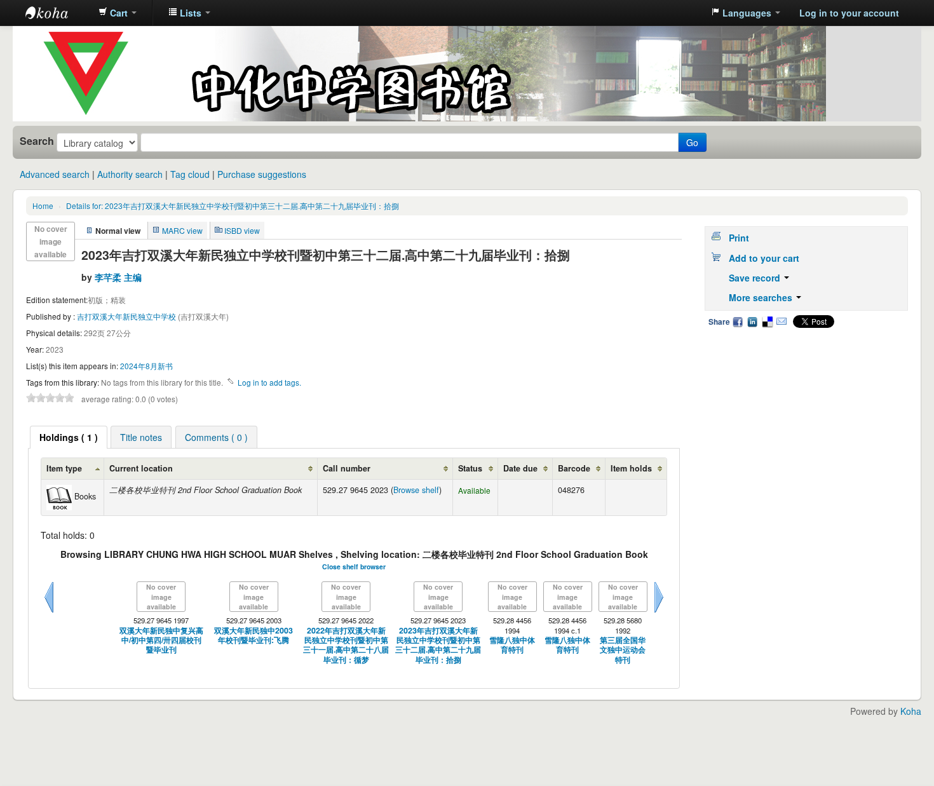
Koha (910, 711)
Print (739, 237)
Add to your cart (764, 258)
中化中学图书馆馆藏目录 (57, 12)
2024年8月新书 (146, 365)
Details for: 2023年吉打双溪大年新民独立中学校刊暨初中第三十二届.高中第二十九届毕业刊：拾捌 (232, 205)
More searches (762, 297)
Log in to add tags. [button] (269, 382)
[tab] (68, 437)
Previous (49, 612)
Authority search (130, 174)
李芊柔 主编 (118, 277)
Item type (64, 468)
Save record (756, 277)
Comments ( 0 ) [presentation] (216, 437)
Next (659, 612)
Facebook (737, 321)
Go (692, 142)
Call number (346, 468)
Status (470, 468)
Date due (520, 468)
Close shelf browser (354, 566)
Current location (141, 468)
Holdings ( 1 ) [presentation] (68, 437)
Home (42, 205)
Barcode (574, 468)
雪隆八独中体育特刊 (512, 645)
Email (781, 321)
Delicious (767, 321)
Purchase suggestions (261, 174)
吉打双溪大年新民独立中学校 (127, 316)
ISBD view (242, 230)
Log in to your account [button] (849, 12)
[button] (117, 12)
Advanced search (55, 174)
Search (37, 141)
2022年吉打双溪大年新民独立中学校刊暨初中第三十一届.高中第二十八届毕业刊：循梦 (346, 645)
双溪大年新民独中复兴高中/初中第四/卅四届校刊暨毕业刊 (161, 640)
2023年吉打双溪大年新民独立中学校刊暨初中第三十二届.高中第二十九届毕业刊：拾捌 (438, 645)
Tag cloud (190, 174)
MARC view (182, 230)
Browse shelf (416, 490)
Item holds (631, 468)
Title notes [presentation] (141, 437)
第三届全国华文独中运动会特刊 (623, 650)
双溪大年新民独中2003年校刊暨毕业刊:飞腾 (253, 636)
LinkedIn (752, 321)
